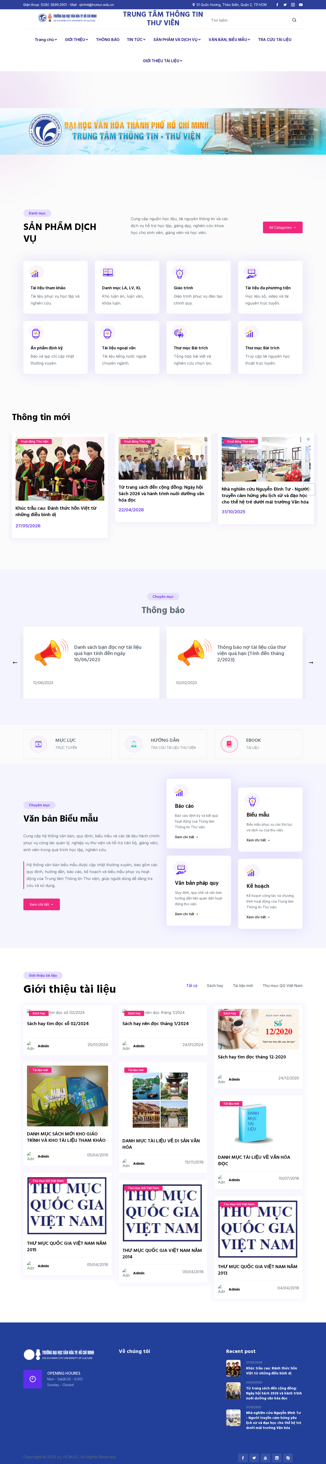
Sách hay (215, 985)
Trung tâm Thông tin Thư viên (163, 19)
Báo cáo (184, 806)
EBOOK (253, 740)
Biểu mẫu (258, 815)
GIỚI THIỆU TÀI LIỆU (161, 60)
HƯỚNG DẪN (165, 740)
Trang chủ (44, 39)
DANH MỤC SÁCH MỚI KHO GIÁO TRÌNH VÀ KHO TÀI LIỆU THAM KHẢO (66, 1137)
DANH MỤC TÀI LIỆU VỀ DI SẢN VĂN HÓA (161, 1145)
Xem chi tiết (40, 904)
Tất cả (191, 985)
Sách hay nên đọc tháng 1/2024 (155, 1024)
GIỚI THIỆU (75, 39)
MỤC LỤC (65, 740)
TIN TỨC (134, 39)
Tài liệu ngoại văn (119, 348)
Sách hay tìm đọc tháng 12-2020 (252, 1057)
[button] (309, 489)
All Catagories (281, 227)
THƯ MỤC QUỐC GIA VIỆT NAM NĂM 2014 (162, 1254)
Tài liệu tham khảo (48, 288)
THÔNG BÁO (108, 39)
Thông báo (163, 611)
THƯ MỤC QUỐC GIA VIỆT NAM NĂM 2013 (258, 1270)
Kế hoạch (258, 886)
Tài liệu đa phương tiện (268, 288)
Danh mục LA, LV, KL (121, 288)
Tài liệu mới (243, 985)
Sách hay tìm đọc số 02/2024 (58, 1024)
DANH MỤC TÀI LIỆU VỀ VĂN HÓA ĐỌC (254, 1161)
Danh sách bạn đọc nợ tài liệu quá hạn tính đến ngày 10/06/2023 (108, 653)
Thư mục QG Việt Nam (283, 985)
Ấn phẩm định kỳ (47, 348)
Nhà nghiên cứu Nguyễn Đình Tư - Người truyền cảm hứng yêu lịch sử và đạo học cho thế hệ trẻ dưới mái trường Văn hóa (265, 496)
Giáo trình (183, 288)
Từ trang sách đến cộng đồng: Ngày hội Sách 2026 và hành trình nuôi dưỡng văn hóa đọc (161, 494)
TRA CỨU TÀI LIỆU (274, 39)
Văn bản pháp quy (197, 883)
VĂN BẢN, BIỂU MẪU (228, 39)
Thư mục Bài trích (191, 348)
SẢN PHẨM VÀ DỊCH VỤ (175, 39)
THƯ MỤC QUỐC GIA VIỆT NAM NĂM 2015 (67, 1247)
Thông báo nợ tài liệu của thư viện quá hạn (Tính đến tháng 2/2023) (251, 653)
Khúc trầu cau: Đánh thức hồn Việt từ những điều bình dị (56, 512)
